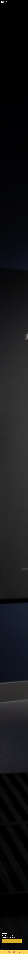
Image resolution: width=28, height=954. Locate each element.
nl (24, 952)
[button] (3, 949)
